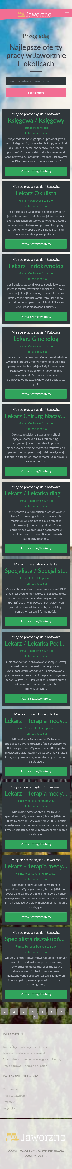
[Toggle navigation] (67, 14)
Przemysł (9, 1102)
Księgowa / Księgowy (36, 121)
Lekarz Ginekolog (36, 339)
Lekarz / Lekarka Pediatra (38, 644)
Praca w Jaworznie (15, 1095)
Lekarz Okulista (36, 194)
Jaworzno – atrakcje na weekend (24, 1053)
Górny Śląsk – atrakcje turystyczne (25, 1047)
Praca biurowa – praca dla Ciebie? (25, 1065)
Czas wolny (10, 1089)
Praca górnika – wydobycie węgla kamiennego (32, 1059)
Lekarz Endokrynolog (36, 266)
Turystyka (9, 1108)
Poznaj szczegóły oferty (36, 171)
